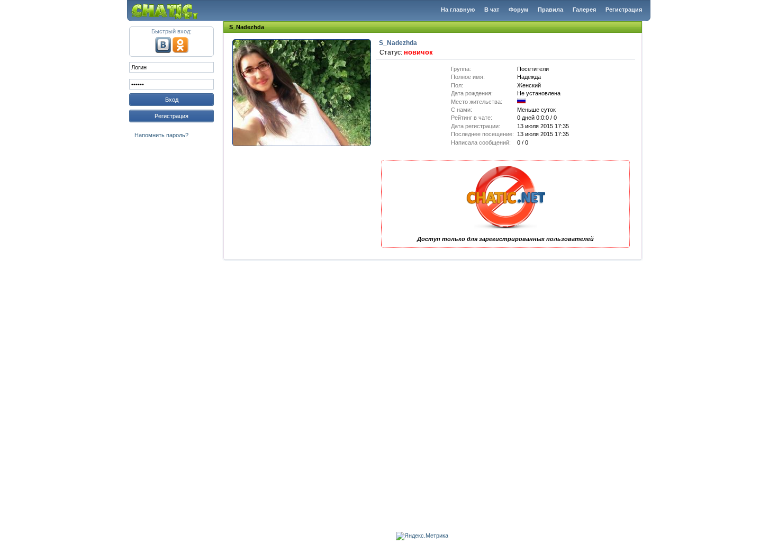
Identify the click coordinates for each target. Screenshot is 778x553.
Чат (167, 10)
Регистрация (623, 9)
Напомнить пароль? (161, 135)
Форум (518, 9)
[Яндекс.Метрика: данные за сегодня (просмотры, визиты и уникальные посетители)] (422, 536)
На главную (458, 9)
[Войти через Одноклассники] (180, 51)
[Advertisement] (171, 304)
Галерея (584, 9)
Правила (550, 9)
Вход (171, 99)
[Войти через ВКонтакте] (163, 51)
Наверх (755, 528)
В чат (491, 9)
